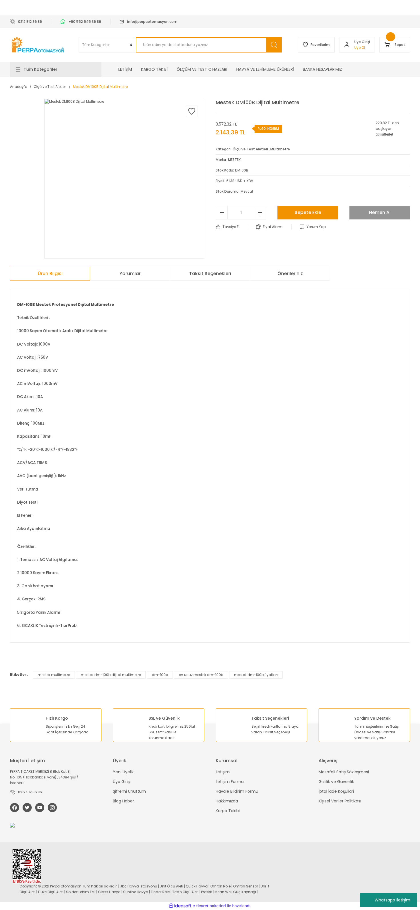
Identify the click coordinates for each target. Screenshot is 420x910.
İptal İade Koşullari (336, 791)
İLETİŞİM (124, 69)
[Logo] (38, 45)
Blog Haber (123, 801)
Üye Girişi (122, 781)
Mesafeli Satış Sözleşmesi (344, 772)
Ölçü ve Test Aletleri (250, 149)
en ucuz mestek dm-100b (201, 674)
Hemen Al (380, 212)
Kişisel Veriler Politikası (340, 801)
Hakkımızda (227, 801)
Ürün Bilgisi (50, 273)
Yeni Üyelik (123, 772)
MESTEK (234, 159)
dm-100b (160, 674)
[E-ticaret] (209, 906)
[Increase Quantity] (260, 212)
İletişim (223, 772)
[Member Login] (347, 45)
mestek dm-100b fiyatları (256, 674)
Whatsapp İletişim (392, 900)
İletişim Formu (230, 781)
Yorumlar (130, 273)
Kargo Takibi (228, 811)
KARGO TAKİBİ (154, 69)
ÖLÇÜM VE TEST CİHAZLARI (202, 69)
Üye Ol (359, 47)
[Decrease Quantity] (221, 212)
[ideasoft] (180, 906)
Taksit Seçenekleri (210, 273)
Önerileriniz (290, 273)
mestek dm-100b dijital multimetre (111, 674)
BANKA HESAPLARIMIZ (322, 69)
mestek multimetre (54, 674)
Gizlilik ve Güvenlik (336, 781)
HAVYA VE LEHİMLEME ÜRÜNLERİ (265, 69)
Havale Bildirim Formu (237, 791)
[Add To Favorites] (191, 111)
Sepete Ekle (308, 212)
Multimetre (280, 149)
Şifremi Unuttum (129, 791)
